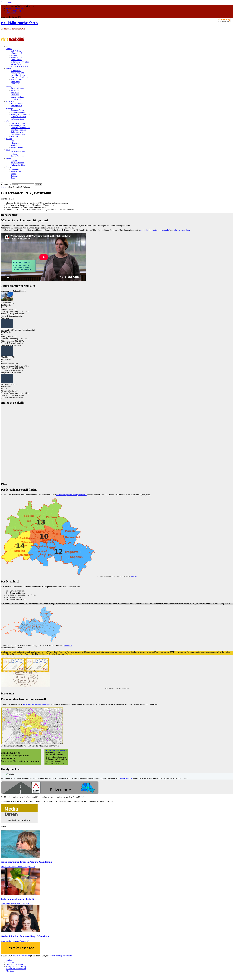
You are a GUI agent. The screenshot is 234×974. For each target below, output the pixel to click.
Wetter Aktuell (16, 53)
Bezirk (8, 68)
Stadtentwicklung (17, 88)
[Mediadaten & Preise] (19, 822)
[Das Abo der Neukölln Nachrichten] (20, 954)
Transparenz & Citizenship (16, 966)
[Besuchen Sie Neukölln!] (12, 40)
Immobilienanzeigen (18, 130)
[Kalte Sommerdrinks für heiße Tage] (20, 894)
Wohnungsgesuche (18, 125)
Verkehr (14, 55)
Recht (8, 150)
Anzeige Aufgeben (18, 123)
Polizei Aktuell (16, 79)
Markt (8, 121)
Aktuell (9, 49)
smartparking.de (126, 778)
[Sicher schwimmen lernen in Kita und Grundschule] (20, 857)
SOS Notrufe (16, 51)
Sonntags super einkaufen (20, 114)
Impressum (10, 962)
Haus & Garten (16, 99)
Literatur (14, 161)
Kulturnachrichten (18, 165)
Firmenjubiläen (16, 106)
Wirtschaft (10, 101)
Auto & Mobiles (17, 147)
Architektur (15, 90)
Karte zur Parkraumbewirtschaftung (36, 704)
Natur (13, 141)
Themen (9, 139)
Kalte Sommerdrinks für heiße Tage (19, 899)
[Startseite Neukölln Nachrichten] (7, 46)
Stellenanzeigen (17, 132)
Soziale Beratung (17, 156)
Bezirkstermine (16, 57)
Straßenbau (15, 93)
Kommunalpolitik (17, 73)
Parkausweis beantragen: (54, 750)
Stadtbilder (15, 84)
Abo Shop (10, 971)
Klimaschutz (15, 143)
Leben (8, 167)
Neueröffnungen (17, 103)
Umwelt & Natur (17, 97)
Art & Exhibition (17, 163)
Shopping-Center (17, 110)
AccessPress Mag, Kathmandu (60, 956)
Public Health (16, 171)
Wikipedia (134, 576)
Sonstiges (14, 136)
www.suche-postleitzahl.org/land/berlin (71, 495)
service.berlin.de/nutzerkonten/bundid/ (155, 230)
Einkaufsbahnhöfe (18, 112)
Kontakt (9, 960)
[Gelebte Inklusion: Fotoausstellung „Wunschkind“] (20, 931)
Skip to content (7, 2)
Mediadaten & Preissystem (16, 969)
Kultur (8, 158)
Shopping (9, 108)
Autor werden (11, 13)
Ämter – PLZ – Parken (19, 77)
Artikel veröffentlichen (14, 8)
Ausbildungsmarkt (18, 134)
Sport (13, 178)
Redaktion (5, 867)
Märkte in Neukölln (18, 117)
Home (3, 187)
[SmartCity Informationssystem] (224, 20)
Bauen (8, 86)
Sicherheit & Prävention (20, 62)
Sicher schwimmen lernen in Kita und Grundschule (26, 862)
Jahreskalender (16, 60)
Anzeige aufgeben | (13, 11)
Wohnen (14, 154)
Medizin (14, 145)
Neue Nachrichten (18, 75)
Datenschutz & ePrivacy (15, 964)
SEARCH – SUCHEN (20, 66)
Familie (13, 174)
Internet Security (17, 64)
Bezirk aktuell (16, 71)
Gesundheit (15, 169)
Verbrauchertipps (17, 119)
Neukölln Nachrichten (19, 23)
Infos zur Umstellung (182, 230)
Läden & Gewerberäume (20, 128)
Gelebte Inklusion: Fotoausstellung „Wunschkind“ (26, 936)
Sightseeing (15, 82)
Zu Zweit (14, 176)
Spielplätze (15, 95)
